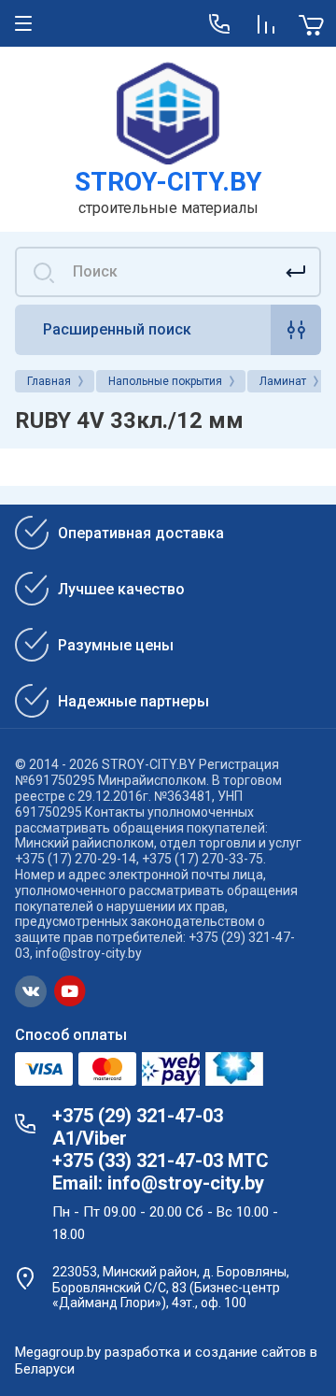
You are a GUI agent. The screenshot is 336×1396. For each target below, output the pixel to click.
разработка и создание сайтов (205, 1352)
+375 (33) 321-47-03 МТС (160, 1160)
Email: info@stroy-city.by (158, 1183)
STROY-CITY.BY (168, 181)
